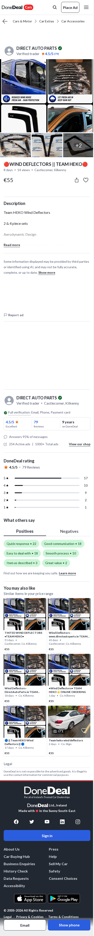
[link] (25, 625)
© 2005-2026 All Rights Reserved (28, 910)
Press (53, 849)
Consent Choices (63, 878)
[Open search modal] (54, 7)
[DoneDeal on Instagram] (78, 822)
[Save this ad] (85, 180)
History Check (16, 871)
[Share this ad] (76, 180)
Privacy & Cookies (30, 917)
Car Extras (46, 21)
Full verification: (19, 412)
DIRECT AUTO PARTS (36, 48)
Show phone (69, 925)
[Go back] (5, 21)
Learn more (67, 573)
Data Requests (16, 878)
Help (53, 856)
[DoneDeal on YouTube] (47, 822)
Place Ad (70, 7)
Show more (46, 272)
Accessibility (14, 885)
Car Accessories (73, 21)
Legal (8, 917)
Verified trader (27, 53)
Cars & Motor (22, 21)
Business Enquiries (19, 864)
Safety (54, 871)
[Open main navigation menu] (87, 7)
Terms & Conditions (63, 917)
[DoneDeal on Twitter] (31, 822)
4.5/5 (10, 422)
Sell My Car (58, 864)
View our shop (79, 444)
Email (24, 925)
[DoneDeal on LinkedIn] (62, 822)
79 (36, 422)
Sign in (47, 835)
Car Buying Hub (17, 856)
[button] (47, 95)
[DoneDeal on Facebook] (16, 822)
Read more (12, 245)
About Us (12, 849)
